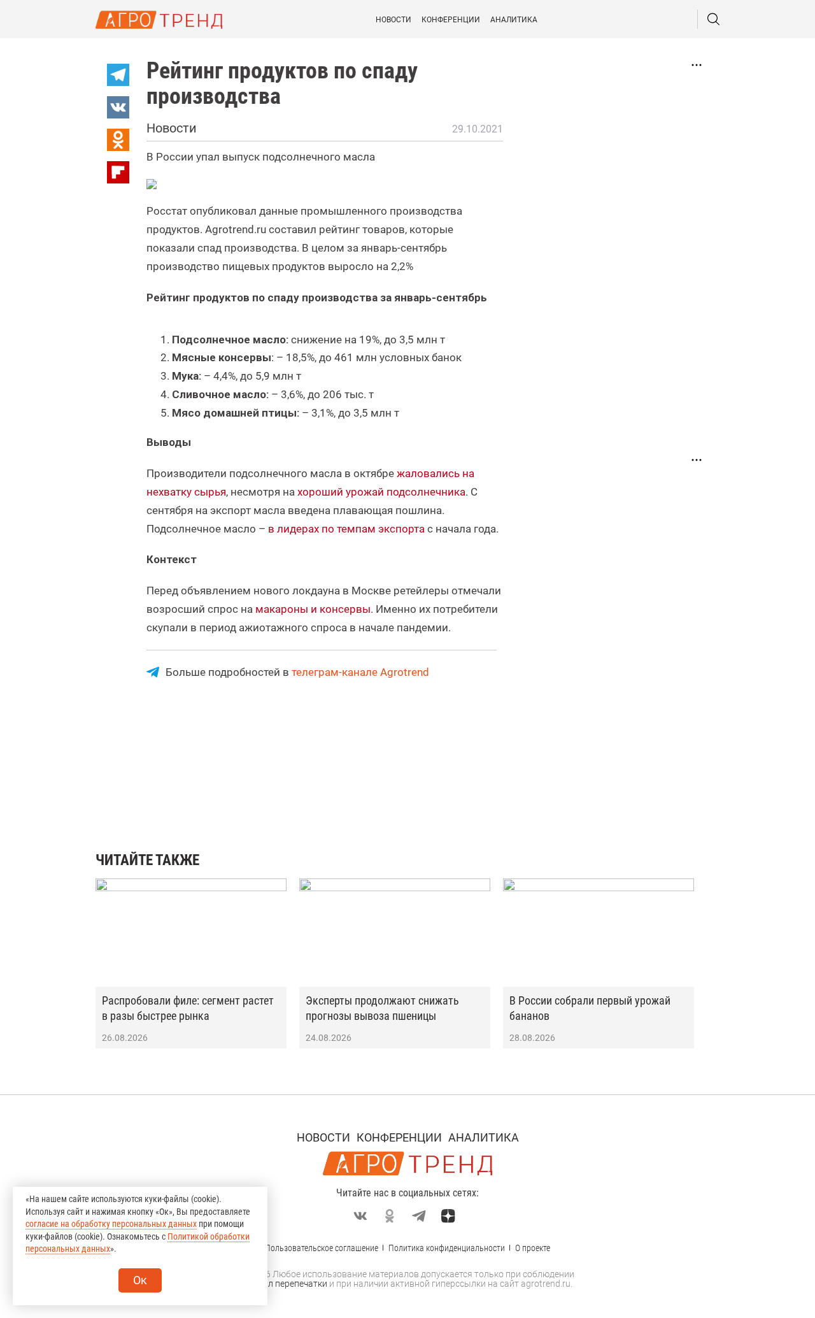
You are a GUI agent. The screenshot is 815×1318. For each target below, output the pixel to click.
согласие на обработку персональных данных (111, 1224)
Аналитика (513, 19)
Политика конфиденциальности (446, 1248)
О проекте (532, 1248)
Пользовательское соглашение (321, 1248)
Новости (393, 19)
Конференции (451, 19)
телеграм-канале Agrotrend (360, 672)
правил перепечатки (285, 1284)
